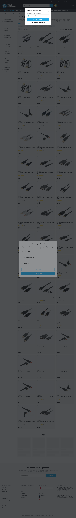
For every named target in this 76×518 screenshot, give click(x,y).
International (33, 15)
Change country (38, 19)
